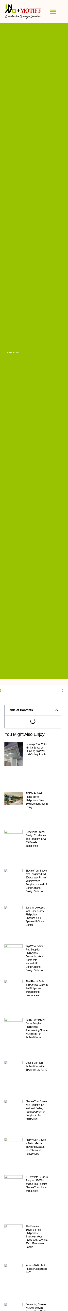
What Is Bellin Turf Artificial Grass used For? (36, 1269)
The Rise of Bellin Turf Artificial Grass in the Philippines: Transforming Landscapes (37, 988)
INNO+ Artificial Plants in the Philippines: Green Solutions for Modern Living (37, 800)
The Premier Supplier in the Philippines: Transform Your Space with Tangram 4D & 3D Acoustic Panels (37, 1236)
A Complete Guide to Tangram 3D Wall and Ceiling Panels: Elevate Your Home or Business (37, 1184)
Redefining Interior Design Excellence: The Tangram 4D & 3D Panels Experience (36, 839)
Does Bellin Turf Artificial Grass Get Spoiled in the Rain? (36, 1066)
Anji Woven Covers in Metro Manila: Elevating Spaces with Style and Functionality (36, 1146)
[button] (53, 12)
